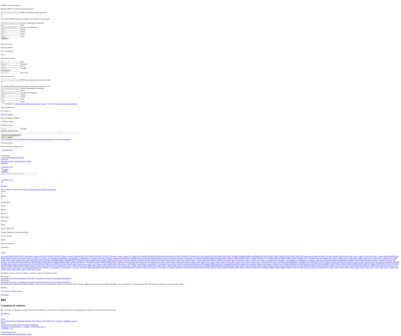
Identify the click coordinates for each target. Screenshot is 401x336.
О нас (3, 139)
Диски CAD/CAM (42, 321)
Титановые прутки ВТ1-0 (44, 278)
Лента (34, 321)
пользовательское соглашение (66, 104)
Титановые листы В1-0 (9, 278)
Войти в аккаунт (7, 114)
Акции (56, 139)
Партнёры (22, 139)
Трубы (8, 321)
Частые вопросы (32, 139)
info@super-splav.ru (39, 327)
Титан (3, 319)
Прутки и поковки (23, 325)
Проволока (21, 321)
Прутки (13, 321)
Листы (3, 321)
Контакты (66, 139)
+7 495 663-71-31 (7, 150)
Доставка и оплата (11, 139)
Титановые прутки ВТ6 (26, 278)
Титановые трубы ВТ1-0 (62, 278)
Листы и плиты (6, 325)
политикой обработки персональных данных (30, 104)
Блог (61, 139)
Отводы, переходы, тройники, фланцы (63, 321)
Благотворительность (46, 139)
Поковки (28, 321)
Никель (3, 323)
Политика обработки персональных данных (16, 334)
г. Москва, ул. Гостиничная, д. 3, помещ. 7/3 (16, 327)
